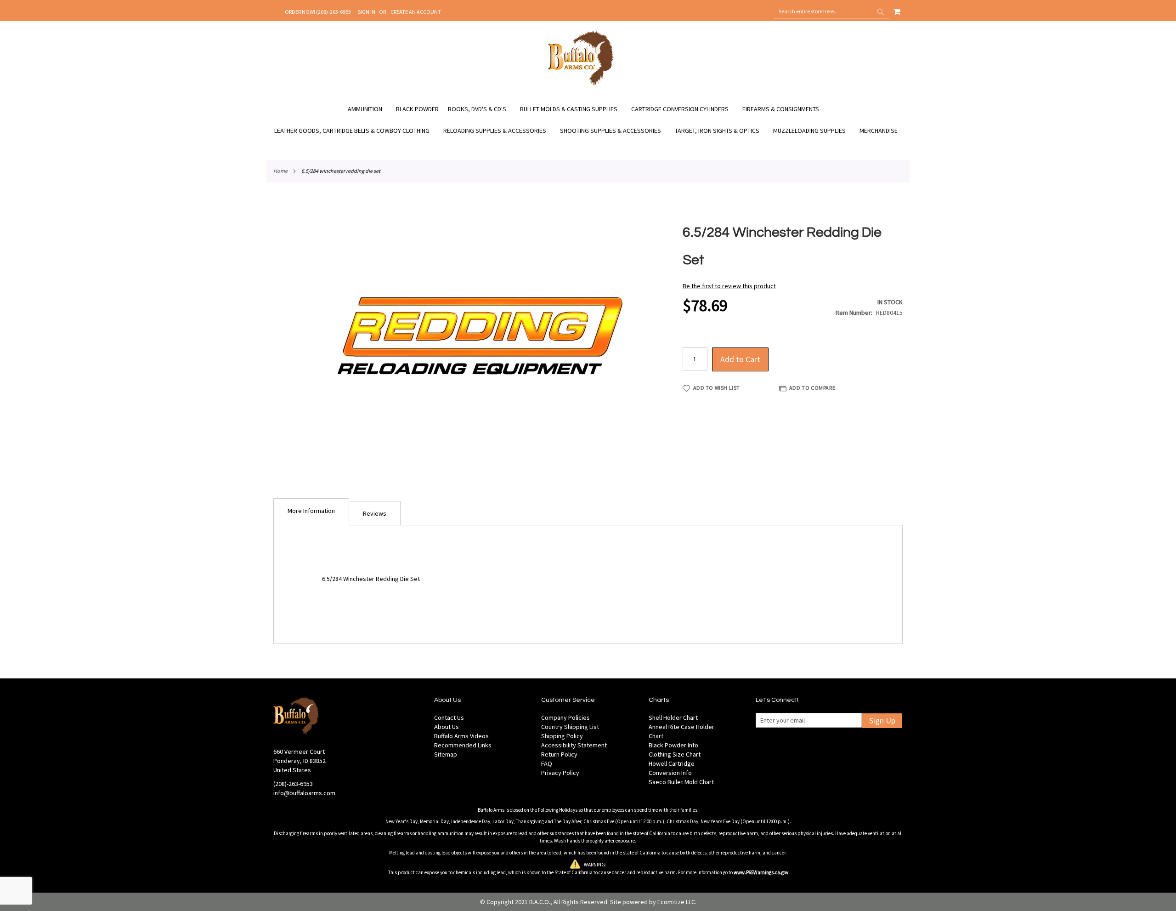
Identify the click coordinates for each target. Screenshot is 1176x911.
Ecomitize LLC (676, 902)
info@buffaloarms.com (304, 793)
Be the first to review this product (729, 286)
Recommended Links (463, 745)
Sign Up (882, 720)
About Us (446, 727)
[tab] (311, 511)
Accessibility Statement (574, 745)
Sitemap (445, 754)
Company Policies (565, 717)
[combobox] (831, 11)
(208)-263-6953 (293, 784)
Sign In (366, 11)
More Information (311, 511)
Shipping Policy (562, 736)
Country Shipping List (570, 727)
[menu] (588, 120)
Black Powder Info (673, 745)
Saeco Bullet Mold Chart (681, 782)
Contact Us (449, 717)
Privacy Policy (560, 773)
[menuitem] (369, 109)
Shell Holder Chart (673, 717)
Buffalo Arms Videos (461, 736)
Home (280, 170)
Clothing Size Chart (675, 754)
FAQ (546, 763)
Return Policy (559, 754)
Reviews (374, 513)
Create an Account (415, 11)
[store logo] (581, 84)
